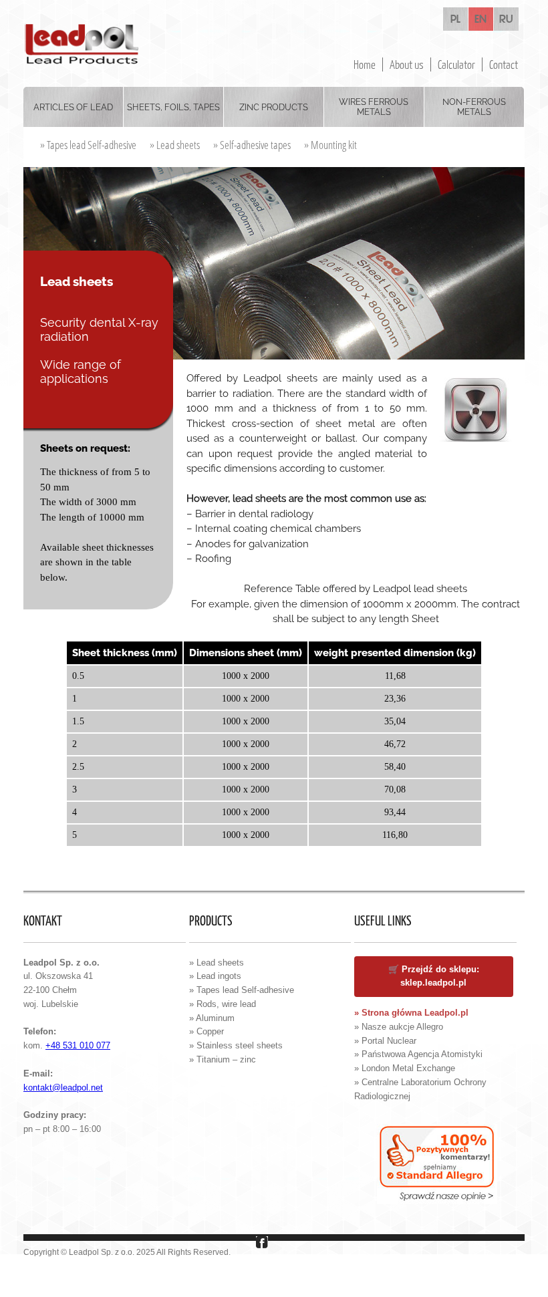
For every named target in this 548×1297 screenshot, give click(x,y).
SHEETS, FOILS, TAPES (173, 107)
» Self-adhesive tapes (252, 144)
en (480, 19)
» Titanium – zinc (222, 1059)
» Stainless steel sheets (236, 1045)
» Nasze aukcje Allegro (398, 1027)
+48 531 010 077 (77, 1045)
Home (365, 64)
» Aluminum (212, 1018)
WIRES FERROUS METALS (373, 107)
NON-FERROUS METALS (474, 107)
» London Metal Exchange (404, 1068)
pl (455, 19)
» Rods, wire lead (222, 1004)
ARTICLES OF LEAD (73, 107)
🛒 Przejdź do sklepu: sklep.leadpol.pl (433, 976)
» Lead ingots (215, 976)
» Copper (206, 1031)
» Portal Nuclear (385, 1041)
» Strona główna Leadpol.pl (411, 1013)
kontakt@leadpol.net (63, 1088)
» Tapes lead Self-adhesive (88, 144)
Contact (503, 64)
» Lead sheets (175, 144)
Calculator (456, 64)
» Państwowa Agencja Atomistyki (418, 1054)
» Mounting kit (330, 144)
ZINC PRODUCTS (273, 107)
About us (407, 64)
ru (506, 19)
